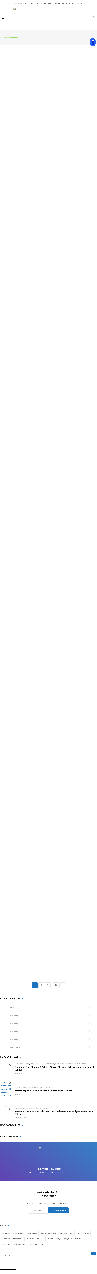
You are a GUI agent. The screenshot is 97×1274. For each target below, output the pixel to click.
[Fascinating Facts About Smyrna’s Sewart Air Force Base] (6, 1091)
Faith (27, 1064)
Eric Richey (6, 1233)
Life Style (50, 1064)
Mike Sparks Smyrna (48, 1233)
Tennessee (33, 1244)
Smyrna (50, 1239)
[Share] (6, 1269)
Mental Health (18, 1233)
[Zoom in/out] (14, 1269)
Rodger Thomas (83, 1233)
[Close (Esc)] (2, 1269)
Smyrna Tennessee (82, 1239)
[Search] (94, 18)
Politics (82, 1064)
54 (56, 985)
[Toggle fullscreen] (10, 1269)
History (18, 1087)
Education (19, 1064)
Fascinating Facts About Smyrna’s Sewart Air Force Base (43, 1091)
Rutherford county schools (12, 1239)
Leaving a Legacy (37, 1064)
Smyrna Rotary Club (64, 1239)
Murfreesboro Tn (66, 1233)
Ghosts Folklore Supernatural (28, 1108)
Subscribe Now (58, 1210)
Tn (42, 1244)
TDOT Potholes (19, 1244)
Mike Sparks (32, 1233)
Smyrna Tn (6, 1244)
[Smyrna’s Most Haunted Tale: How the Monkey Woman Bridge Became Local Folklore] (6, 1112)
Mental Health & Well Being (66, 1064)
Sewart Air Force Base (34, 1239)
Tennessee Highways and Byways (36, 1087)
